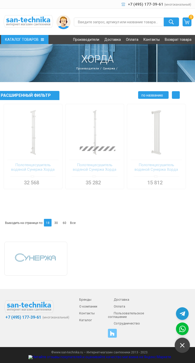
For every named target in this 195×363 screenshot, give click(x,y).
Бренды (85, 299)
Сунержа (109, 68)
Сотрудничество (127, 323)
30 (56, 223)
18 (48, 223)
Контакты (151, 39)
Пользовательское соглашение (126, 315)
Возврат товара (178, 39)
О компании (88, 306)
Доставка (112, 39)
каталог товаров (22, 39)
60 (64, 223)
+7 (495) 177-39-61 (22, 317)
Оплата (132, 39)
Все (73, 223)
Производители (86, 39)
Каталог (85, 320)
